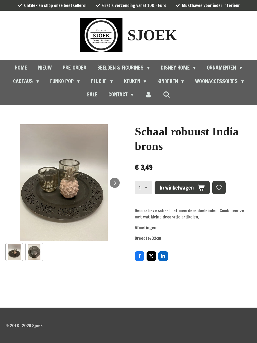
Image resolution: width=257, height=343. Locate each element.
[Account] (148, 94)
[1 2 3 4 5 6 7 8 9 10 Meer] (143, 187)
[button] (14, 252)
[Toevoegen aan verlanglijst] (219, 187)
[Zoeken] (167, 94)
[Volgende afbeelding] (115, 183)
